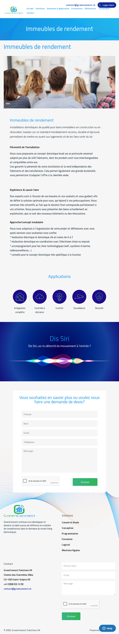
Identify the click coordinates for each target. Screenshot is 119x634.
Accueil (30, 8)
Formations (77, 8)
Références (90, 8)
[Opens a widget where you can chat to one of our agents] (107, 628)
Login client (108, 5)
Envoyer (85, 482)
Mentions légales (71, 550)
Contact (30, 12)
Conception (67, 528)
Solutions (40, 8)
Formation (67, 539)
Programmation (70, 533)
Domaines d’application (58, 8)
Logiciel (66, 544)
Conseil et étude (70, 522)
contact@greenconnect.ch (80, 5)
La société (104, 8)
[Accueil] (14, 10)
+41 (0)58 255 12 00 (13, 584)
